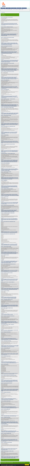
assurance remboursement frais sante (5, 186)
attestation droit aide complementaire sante (5, 232)
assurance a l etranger (15, 353)
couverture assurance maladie (13, 448)
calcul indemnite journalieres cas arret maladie (13, 178)
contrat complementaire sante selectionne (13, 132)
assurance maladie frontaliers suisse (7, 415)
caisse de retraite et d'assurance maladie (9, 288)
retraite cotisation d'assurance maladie (10, 113)
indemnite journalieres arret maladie (7, 124)
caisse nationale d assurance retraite (12, 289)
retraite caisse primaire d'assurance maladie (8, 218)
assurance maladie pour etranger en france (11, 279)
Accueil (2, 9)
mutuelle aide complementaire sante (8, 338)
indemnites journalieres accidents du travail (8, 440)
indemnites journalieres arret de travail (5, 297)
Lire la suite (2, 22)
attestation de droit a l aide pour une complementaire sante (9, 86)
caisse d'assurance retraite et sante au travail (9, 219)
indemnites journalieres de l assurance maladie (8, 69)
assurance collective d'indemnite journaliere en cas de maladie (10, 23)
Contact (22, 9)
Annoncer (19, 9)
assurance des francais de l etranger (8, 353)
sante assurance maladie (7, 448)
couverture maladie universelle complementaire (13, 339)
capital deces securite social (4, 314)
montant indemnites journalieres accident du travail (10, 61)
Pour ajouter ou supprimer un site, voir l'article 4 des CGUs (7, 462)
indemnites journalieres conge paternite (7, 150)
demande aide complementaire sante (9, 87)
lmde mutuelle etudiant (6, 373)
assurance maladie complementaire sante (9, 345)
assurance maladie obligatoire (10, 346)
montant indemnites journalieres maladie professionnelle (9, 160)
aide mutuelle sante (11, 399)
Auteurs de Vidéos (10, 9)
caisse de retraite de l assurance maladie (11, 457)
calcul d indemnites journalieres (7, 194)
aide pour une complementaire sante (10, 362)
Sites (7, 9)
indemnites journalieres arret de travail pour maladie (7, 77)
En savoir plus (14, 465)
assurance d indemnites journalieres (8, 389)
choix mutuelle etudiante (10, 373)
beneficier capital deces (10, 330)
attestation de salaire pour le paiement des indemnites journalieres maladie (11, 104)
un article (16, 9)
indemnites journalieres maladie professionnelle (11, 161)
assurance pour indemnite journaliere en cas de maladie (10, 44)
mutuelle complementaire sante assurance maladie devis (9, 86)
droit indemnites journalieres (13, 297)
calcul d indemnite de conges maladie (14, 195)
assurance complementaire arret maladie (9, 431)
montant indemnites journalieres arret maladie (9, 43)
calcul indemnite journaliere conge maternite (7, 151)
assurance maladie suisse (12, 415)
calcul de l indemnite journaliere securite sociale (8, 24)
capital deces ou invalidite (10, 314)
